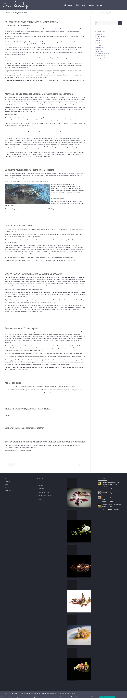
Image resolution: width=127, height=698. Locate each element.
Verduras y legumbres (45, 495)
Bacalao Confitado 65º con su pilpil (21, 328)
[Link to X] (116, 4)
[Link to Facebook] (114, 4)
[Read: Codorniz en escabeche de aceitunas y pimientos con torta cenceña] (100, 497)
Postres (97, 49)
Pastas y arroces (43, 492)
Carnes (97, 41)
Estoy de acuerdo (104, 697)
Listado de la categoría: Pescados (16, 13)
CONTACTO (8, 491)
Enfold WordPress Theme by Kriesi (65, 693)
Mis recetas (98, 36)
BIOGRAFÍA (8, 488)
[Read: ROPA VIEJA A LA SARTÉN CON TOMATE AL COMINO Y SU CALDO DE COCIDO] (100, 483)
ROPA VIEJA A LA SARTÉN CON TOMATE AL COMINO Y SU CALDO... (110, 484)
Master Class (99, 55)
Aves (96, 38)
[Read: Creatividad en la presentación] (100, 492)
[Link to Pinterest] (122, 4)
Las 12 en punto (51, 693)
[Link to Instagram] (119, 4)
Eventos (97, 34)
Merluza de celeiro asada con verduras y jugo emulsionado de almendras (40, 94)
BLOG (6, 485)
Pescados (98, 47)
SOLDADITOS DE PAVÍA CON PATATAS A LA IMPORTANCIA (31, 22)
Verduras (98, 51)
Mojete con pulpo (13, 383)
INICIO (7, 479)
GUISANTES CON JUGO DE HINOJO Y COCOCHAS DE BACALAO (33, 274)
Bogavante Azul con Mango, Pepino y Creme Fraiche (29, 170)
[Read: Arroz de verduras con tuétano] (100, 506)
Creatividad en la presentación (111, 491)
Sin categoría (99, 58)
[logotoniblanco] (15, 5)
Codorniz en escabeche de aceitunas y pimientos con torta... (110, 498)
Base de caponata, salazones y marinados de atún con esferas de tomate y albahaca (45, 441)
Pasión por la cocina (101, 53)
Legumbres (98, 43)
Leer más (8, 415)
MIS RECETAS (40, 479)
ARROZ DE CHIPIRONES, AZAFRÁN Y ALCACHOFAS (28, 408)
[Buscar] (106, 5)
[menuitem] (59, 5)
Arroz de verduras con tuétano (111, 504)
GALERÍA (7, 482)
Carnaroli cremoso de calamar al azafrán (24, 428)
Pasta (97, 45)
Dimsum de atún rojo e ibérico (19, 225)
